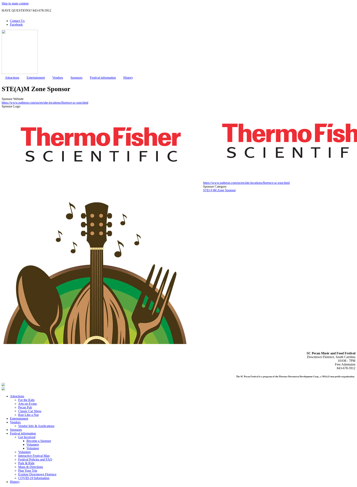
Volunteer (32, 444)
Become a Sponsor (38, 441)
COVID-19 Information (33, 478)
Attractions (12, 77)
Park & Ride (26, 463)
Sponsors (76, 77)
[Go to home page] (20, 73)
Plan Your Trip (27, 470)
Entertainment (36, 77)
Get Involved (26, 437)
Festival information (103, 77)
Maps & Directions (30, 467)
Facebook (16, 24)
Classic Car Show (30, 411)
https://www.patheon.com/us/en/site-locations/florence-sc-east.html (45, 102)
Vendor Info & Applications (36, 426)
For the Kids (26, 400)
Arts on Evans (27, 403)
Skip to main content (15, 3)
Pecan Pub (25, 407)
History (128, 77)
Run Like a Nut (28, 415)
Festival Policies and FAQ (35, 459)
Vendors (57, 77)
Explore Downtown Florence (37, 474)
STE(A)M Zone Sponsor (219, 190)
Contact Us (17, 21)
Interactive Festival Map (34, 455)
